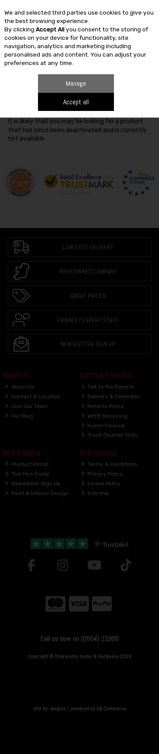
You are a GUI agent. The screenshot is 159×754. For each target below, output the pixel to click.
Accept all (76, 102)
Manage (76, 83)
